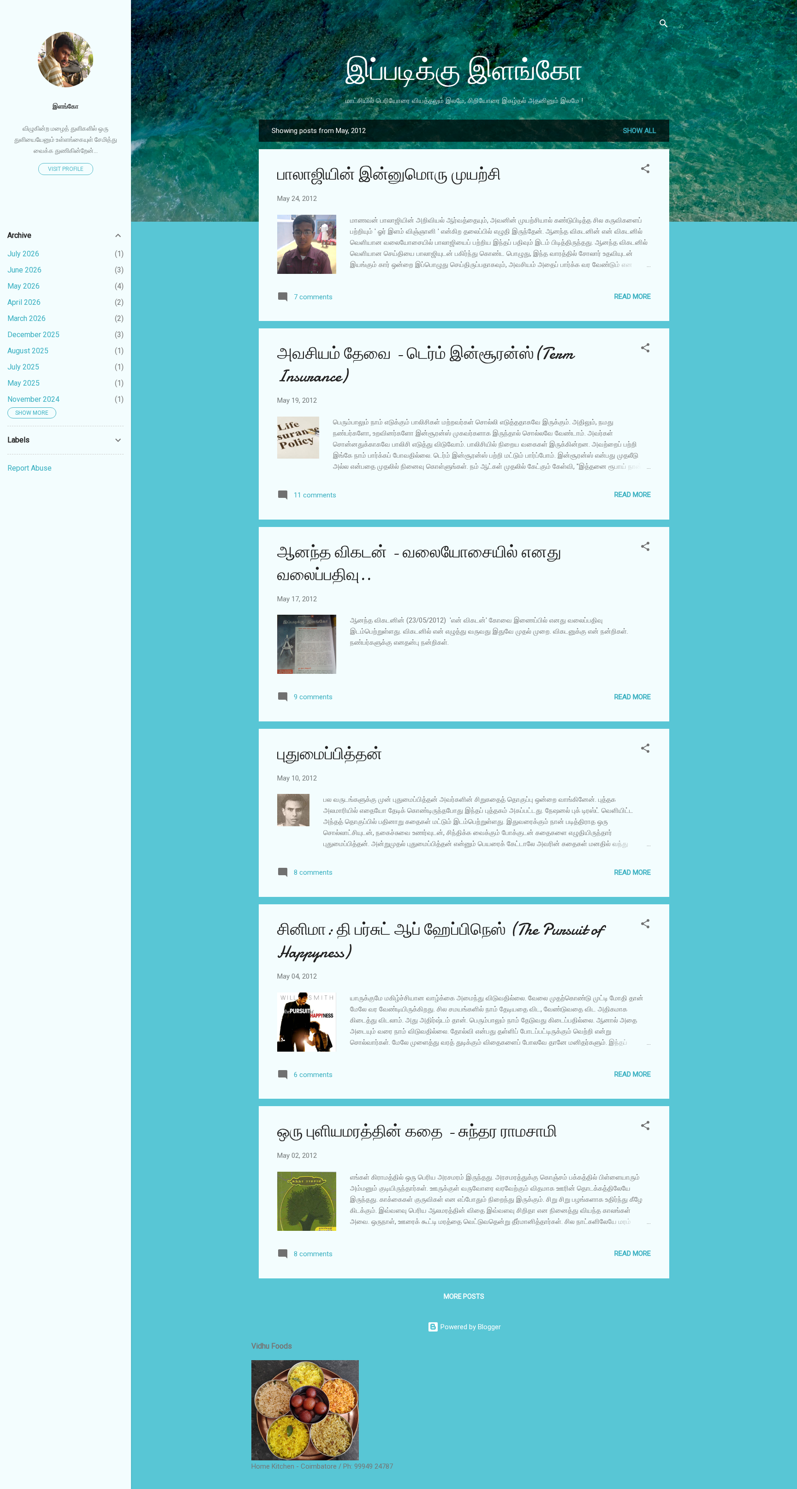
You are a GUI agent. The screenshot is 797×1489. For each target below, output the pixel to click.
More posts (464, 1296)
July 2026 (23, 253)
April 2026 (24, 302)
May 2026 (23, 286)
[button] (645, 170)
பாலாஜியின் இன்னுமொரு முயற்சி (389, 174)
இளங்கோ (65, 106)
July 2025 (23, 367)
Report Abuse (29, 468)
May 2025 (23, 383)
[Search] (663, 25)
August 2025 (27, 350)
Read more (632, 296)
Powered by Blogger (470, 1327)
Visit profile (65, 169)
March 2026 (26, 318)
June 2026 (24, 270)
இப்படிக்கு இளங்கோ (464, 71)
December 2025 (33, 334)
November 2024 (33, 399)
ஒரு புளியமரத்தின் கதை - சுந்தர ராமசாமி (417, 1131)
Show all (639, 131)
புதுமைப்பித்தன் (329, 754)
